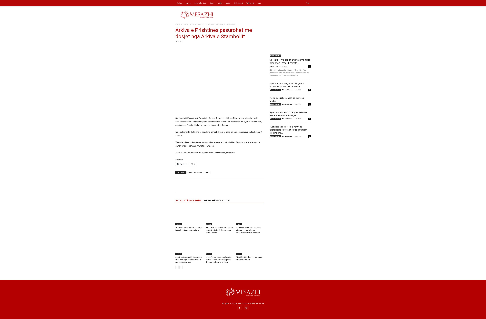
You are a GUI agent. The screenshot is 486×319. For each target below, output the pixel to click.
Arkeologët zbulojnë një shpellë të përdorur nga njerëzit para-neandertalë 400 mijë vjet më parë (248, 230)
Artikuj (220, 3)
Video (228, 3)
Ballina (179, 3)
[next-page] (181, 267)
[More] (201, 47)
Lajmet (188, 3)
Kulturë (185, 24)
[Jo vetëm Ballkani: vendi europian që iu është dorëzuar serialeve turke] (189, 215)
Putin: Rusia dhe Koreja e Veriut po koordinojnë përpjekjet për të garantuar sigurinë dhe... (288, 129)
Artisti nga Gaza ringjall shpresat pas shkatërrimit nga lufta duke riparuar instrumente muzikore (188, 259)
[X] (183, 47)
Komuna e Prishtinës (195, 172)
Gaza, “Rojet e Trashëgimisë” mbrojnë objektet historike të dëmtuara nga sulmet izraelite (219, 230)
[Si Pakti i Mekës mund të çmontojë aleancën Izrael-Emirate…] (290, 42)
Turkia (207, 172)
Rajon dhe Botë (200, 3)
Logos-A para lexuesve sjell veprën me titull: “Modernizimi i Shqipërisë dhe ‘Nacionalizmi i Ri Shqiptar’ (218, 259)
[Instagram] (246, 307)
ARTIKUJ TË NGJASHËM (188, 200)
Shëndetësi (238, 3)
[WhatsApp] (195, 47)
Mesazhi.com (274, 66)
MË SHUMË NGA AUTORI (217, 200)
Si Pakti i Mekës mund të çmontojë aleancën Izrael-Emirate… (290, 61)
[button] (308, 3)
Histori (239, 224)
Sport (212, 3)
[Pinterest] (189, 47)
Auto (259, 3)
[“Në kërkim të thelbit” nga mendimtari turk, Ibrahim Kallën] (250, 245)
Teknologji (250, 3)
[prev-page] (177, 267)
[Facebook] (177, 47)
